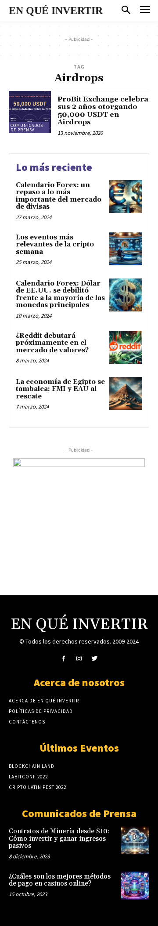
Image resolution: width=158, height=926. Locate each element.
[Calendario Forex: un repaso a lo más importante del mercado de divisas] (125, 196)
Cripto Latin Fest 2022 (37, 787)
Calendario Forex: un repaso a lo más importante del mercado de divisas (58, 196)
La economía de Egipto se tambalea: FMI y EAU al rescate (60, 389)
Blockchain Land (31, 766)
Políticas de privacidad (41, 711)
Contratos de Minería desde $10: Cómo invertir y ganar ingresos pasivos (59, 838)
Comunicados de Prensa (27, 128)
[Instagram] (78, 658)
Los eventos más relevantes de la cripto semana (55, 244)
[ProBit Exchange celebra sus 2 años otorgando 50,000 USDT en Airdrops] (30, 112)
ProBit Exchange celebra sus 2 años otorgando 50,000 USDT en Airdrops (102, 111)
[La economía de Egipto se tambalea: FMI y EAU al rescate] (125, 393)
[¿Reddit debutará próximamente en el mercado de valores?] (125, 347)
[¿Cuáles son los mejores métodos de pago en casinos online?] (135, 886)
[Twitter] (94, 658)
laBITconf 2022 (28, 777)
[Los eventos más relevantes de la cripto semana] (125, 248)
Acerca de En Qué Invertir (44, 701)
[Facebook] (63, 658)
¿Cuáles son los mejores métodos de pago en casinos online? (60, 880)
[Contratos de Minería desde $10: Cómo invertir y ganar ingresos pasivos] (135, 840)
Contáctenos (27, 722)
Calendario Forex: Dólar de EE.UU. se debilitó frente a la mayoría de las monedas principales (60, 294)
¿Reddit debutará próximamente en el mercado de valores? (52, 343)
